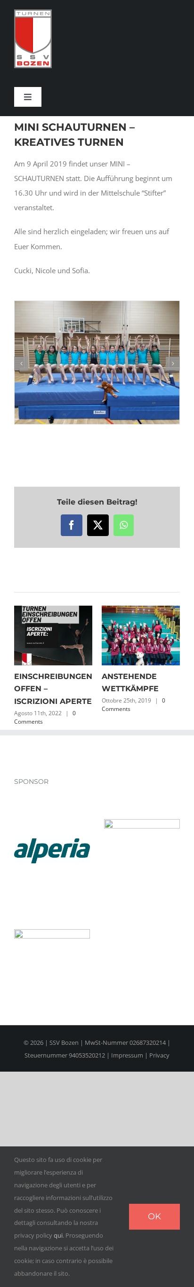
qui (58, 1235)
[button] (21, 363)
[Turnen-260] (33, 12)
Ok (154, 1216)
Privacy (159, 1055)
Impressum (127, 1055)
